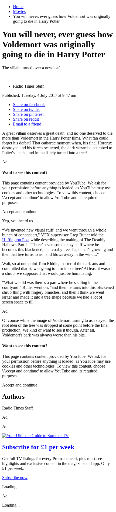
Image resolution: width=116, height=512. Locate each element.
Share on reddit (26, 119)
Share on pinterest (28, 114)
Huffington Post (15, 239)
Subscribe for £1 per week (38, 447)
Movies (19, 11)
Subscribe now (15, 477)
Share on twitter (26, 109)
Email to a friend (27, 124)
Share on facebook (29, 104)
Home (18, 6)
